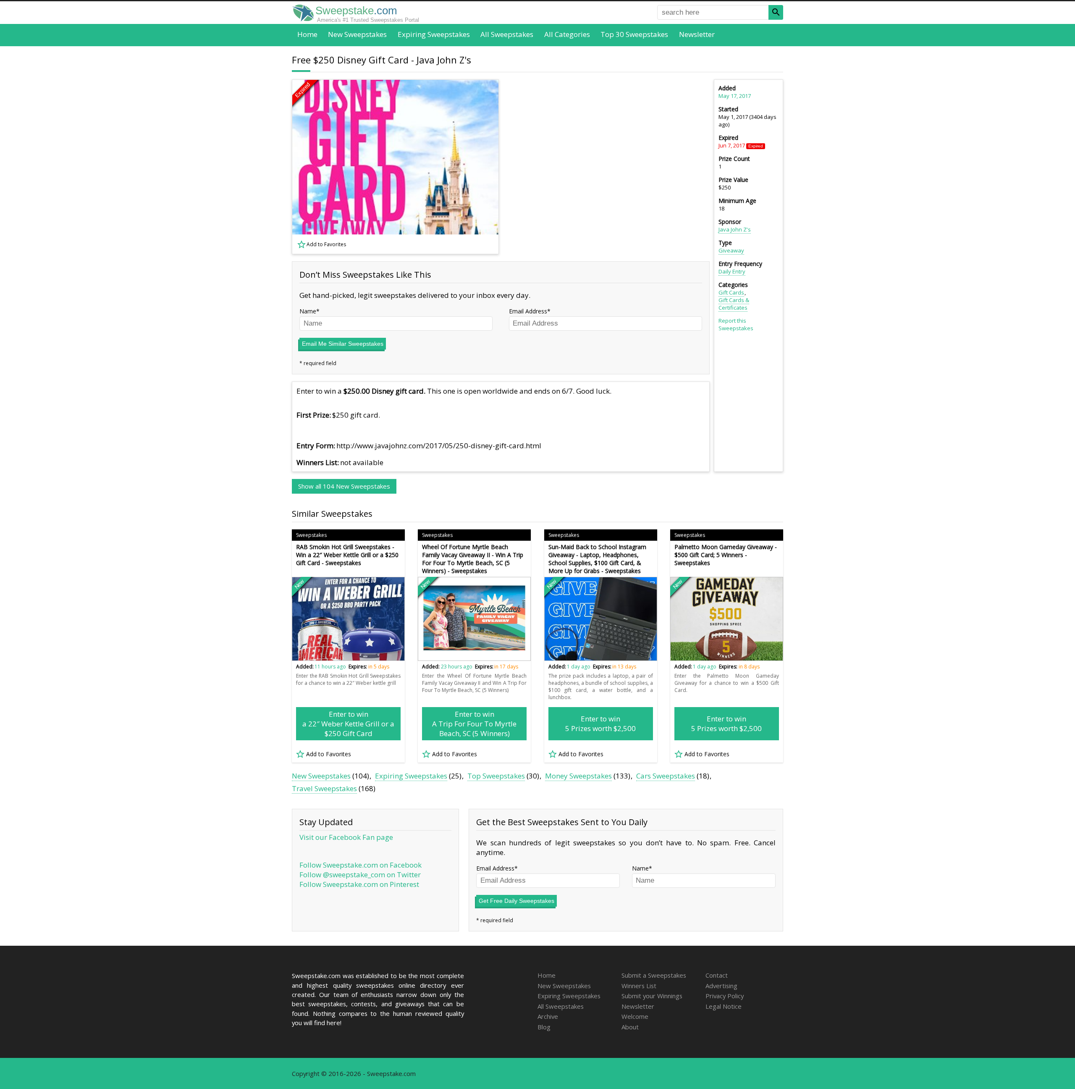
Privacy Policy (724, 996)
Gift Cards (731, 292)
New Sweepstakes (357, 34)
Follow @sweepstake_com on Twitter (360, 874)
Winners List (638, 985)
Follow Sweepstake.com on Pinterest (359, 884)
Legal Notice (723, 1006)
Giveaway (731, 250)
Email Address (528, 311)
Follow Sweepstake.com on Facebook (360, 865)
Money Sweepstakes (578, 776)
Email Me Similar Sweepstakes (342, 343)
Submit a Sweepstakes (653, 975)
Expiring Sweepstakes (434, 34)
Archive (548, 1016)
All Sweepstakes (506, 34)
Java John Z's (734, 229)
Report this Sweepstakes (735, 324)
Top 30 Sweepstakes (634, 34)
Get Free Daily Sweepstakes (516, 900)
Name (307, 311)
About (630, 1027)
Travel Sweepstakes (324, 788)
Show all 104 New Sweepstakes (344, 486)
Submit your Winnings (651, 996)
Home (307, 34)
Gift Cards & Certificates (733, 303)
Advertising (721, 985)
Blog (544, 1027)
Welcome (634, 1016)
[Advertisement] (609, 167)
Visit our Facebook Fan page (346, 837)
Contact (716, 975)
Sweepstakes (311, 535)
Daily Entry (731, 271)
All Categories (567, 34)
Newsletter (697, 34)
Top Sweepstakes (496, 776)
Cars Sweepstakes (665, 776)
